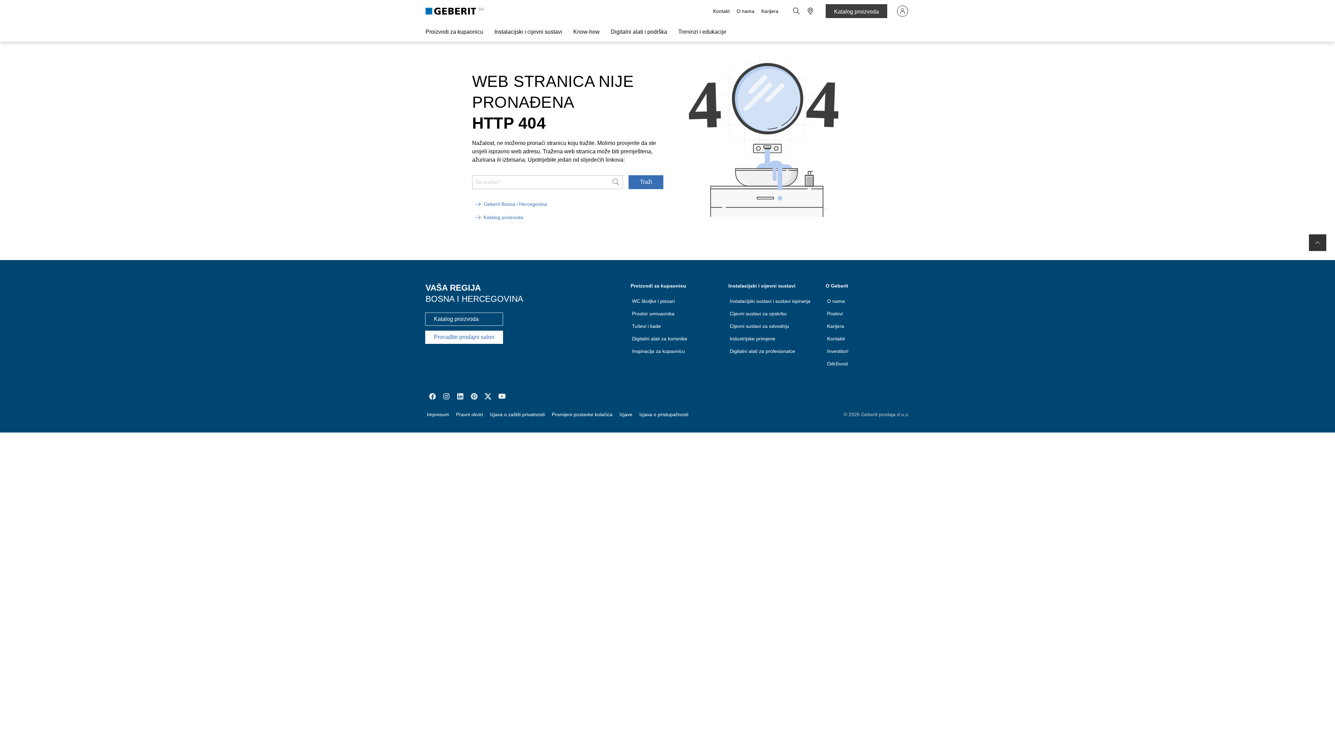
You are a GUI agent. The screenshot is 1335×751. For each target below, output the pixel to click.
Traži (646, 182)
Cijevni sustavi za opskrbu (758, 313)
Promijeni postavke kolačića (582, 414)
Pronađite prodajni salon (464, 337)
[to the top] (1317, 242)
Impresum (438, 414)
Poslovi (835, 313)
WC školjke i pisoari (653, 301)
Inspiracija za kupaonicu (658, 351)
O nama (745, 11)
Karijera (769, 11)
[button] (796, 11)
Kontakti (836, 338)
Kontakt (721, 11)
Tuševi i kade (646, 326)
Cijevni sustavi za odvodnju (759, 326)
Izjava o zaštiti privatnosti (517, 414)
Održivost (837, 363)
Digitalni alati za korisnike (659, 338)
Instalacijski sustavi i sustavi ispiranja (770, 301)
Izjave (626, 414)
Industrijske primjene (752, 338)
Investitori (837, 351)
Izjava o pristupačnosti (663, 414)
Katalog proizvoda (856, 12)
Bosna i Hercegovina (474, 299)
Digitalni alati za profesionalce (762, 351)
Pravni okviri (469, 414)
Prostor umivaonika (653, 313)
